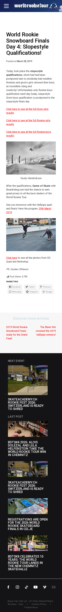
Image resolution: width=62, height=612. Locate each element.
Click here (11, 257)
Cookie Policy (39, 604)
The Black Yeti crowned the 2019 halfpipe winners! (46, 331)
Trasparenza (31, 607)
